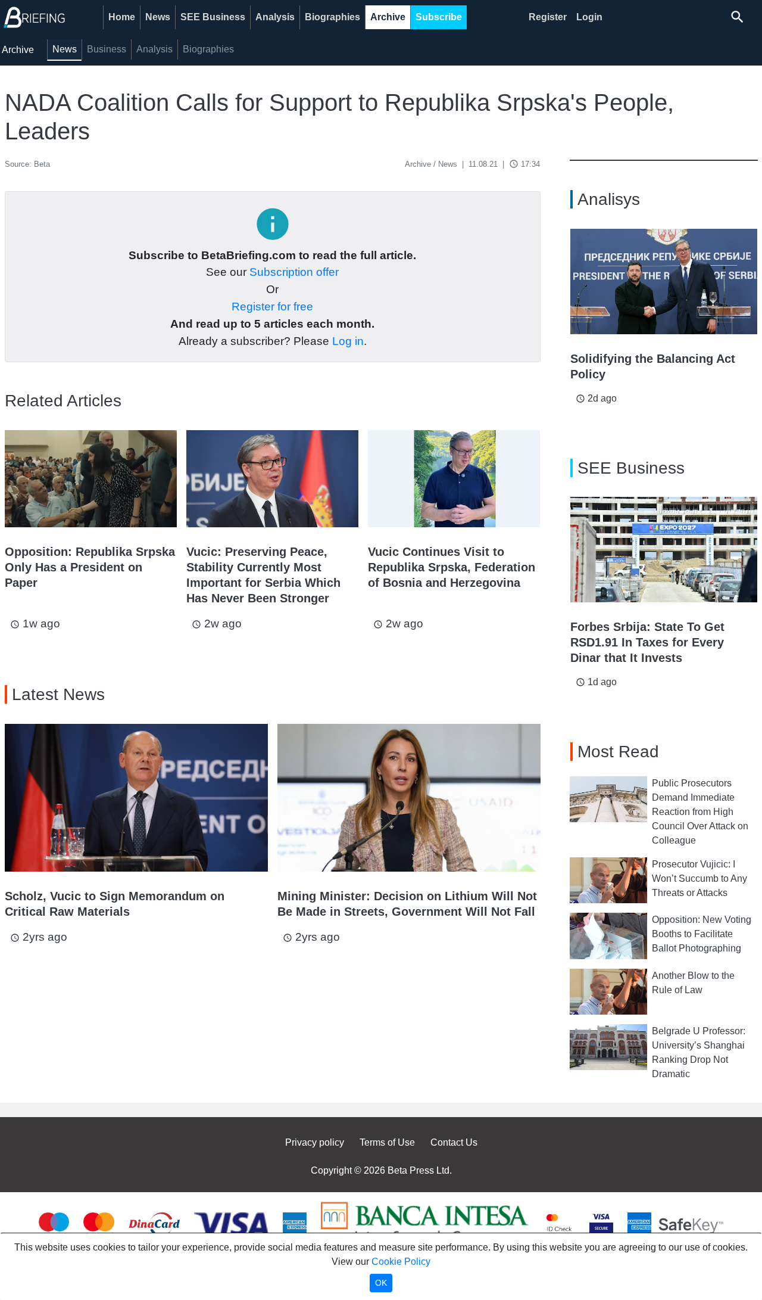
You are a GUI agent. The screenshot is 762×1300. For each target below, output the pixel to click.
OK (381, 1282)
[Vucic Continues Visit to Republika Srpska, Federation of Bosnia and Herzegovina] (454, 478)
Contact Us (453, 1142)
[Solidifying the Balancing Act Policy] (664, 281)
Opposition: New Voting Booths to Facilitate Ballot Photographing (701, 934)
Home (121, 17)
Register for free (272, 306)
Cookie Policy (400, 1262)
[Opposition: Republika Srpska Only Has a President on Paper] (91, 478)
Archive (387, 17)
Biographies (332, 17)
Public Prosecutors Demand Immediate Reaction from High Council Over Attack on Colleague (700, 811)
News (157, 17)
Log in (348, 341)
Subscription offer (294, 272)
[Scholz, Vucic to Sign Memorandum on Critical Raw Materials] (136, 798)
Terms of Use (387, 1142)
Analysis (275, 17)
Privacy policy (314, 1142)
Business (106, 49)
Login (589, 17)
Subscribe (439, 17)
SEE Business (212, 17)
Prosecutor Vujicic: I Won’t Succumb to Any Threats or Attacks (699, 878)
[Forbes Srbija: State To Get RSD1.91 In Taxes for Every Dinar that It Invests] (664, 549)
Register (548, 17)
